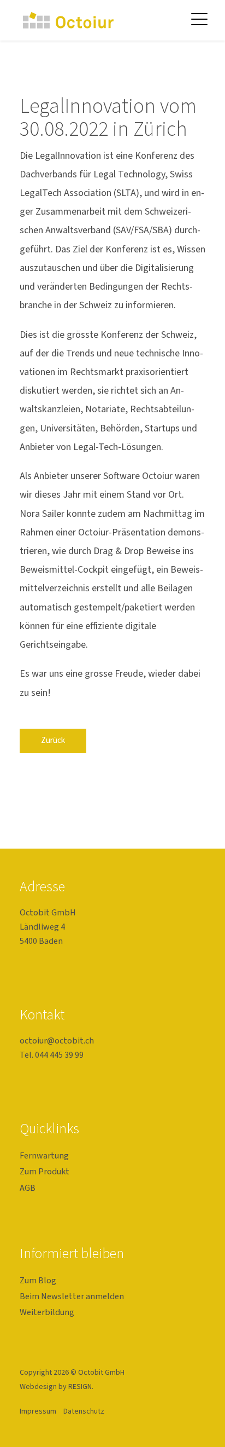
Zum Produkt (44, 1171)
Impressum (38, 1411)
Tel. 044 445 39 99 (52, 1054)
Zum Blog (38, 1280)
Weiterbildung (47, 1312)
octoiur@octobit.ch (57, 1040)
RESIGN (80, 1386)
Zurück (53, 740)
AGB (27, 1187)
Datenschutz (83, 1411)
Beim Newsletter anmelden (72, 1296)
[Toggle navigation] (199, 18)
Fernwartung (44, 1155)
